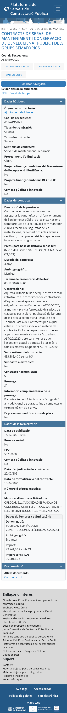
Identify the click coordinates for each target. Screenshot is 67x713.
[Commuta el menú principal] (58, 9)
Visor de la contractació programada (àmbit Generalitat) (28, 612)
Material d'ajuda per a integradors (22, 672)
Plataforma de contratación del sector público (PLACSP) (29, 645)
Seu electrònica (48, 696)
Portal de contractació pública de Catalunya (28, 636)
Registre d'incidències (15, 675)
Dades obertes (11, 654)
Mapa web (33, 703)
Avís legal (22, 689)
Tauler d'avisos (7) (17, 66)
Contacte (8, 665)
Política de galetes (20, 696)
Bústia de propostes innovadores (22, 625)
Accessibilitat (42, 689)
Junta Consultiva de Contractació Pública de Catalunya (28, 631)
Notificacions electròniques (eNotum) (24, 651)
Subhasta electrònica (15, 607)
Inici (3, 28)
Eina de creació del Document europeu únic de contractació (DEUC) (30, 602)
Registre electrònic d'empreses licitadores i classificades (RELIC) (27, 620)
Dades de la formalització (20, 424)
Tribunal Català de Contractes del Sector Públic (30, 640)
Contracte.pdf (13, 577)
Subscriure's (14, 74)
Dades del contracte (17, 200)
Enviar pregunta (49, 66)
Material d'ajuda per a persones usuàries (26, 668)
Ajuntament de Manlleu (19, 112)
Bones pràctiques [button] (13, 679)
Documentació (13, 566)
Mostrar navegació (33, 84)
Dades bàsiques (14, 101)
